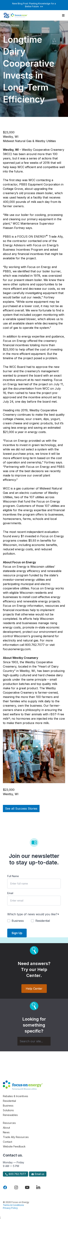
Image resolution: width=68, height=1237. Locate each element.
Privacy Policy (10, 1208)
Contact (7, 1141)
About (6, 1127)
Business (8, 1105)
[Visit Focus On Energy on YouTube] (27, 1187)
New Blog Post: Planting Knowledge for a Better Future (34, 5)
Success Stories (9, 25)
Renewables (10, 1114)
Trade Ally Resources (16, 1137)
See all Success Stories (21, 808)
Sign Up (17, 933)
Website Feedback (14, 1146)
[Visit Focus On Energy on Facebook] (5, 1187)
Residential (9, 1100)
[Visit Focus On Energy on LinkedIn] (38, 1187)
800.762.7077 (17, 1173)
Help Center (34, 988)
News (6, 1132)
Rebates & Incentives (15, 1096)
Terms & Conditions (13, 1205)
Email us (39, 1173)
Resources (9, 1122)
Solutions (8, 1110)
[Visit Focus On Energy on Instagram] (16, 1187)
